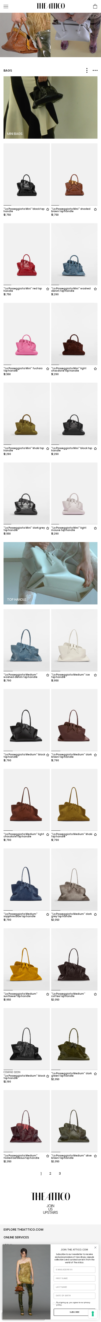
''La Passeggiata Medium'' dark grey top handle (71, 915)
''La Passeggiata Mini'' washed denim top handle (71, 290)
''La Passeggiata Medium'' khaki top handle (71, 835)
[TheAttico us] (50, 6)
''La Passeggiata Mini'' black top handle (24, 210)
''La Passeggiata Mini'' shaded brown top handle (70, 210)
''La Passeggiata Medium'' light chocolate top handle (24, 835)
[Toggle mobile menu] (18, 6)
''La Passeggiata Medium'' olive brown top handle (71, 1157)
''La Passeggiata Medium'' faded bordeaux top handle (21, 1157)
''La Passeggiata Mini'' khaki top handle (24, 449)
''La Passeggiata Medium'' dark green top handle (71, 1075)
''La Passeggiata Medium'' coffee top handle (68, 995)
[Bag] (95, 6)
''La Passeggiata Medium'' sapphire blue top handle (21, 915)
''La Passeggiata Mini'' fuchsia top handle (23, 369)
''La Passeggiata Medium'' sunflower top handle (21, 995)
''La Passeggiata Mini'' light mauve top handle (68, 529)
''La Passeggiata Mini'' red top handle (23, 290)
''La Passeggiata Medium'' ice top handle (70, 676)
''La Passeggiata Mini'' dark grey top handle (24, 529)
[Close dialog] (95, 1247)
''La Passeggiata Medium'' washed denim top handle (21, 676)
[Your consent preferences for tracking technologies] (92, 1313)
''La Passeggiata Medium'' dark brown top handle (71, 756)
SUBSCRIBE (74, 1312)
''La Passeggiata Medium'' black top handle (24, 756)
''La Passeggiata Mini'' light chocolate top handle (68, 369)
